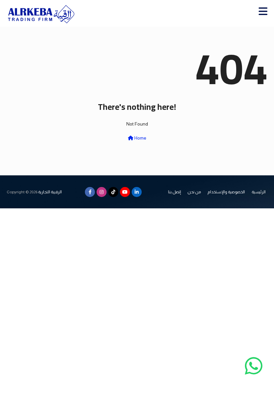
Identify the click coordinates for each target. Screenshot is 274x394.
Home (139, 138)
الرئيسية (259, 192)
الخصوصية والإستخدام (226, 192)
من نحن (194, 192)
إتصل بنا (174, 192)
